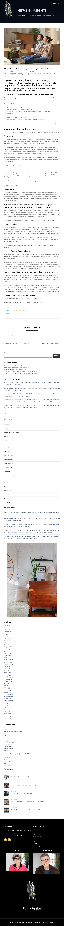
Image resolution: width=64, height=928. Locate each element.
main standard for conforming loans (16, 237)
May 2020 (7, 707)
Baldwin (35, 829)
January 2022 (8, 676)
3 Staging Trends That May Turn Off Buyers (48, 343)
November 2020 (8, 696)
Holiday (6, 451)
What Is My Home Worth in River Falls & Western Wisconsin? (21, 373)
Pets (5, 483)
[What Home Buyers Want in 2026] (6, 777)
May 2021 (7, 689)
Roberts (35, 843)
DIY (5, 440)
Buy (5, 436)
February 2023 (8, 655)
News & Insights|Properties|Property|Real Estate (16, 479)
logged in (13, 335)
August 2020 (7, 702)
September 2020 (9, 700)
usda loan (29, 75)
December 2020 (8, 694)
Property (6, 490)
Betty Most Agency (37, 71)
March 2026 (7, 629)
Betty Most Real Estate (24, 73)
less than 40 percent (18, 111)
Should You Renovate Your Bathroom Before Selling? (23, 407)
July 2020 (6, 704)
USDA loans (24, 194)
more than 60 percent (18, 121)
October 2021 (8, 681)
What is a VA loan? (12, 185)
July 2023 (6, 648)
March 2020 (7, 711)
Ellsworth (35, 832)
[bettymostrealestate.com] (9, 10)
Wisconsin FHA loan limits (31, 153)
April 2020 (7, 709)
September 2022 (9, 664)
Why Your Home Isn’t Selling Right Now (15, 369)
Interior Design (7, 463)
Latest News (7, 471)
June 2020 (7, 705)
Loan (54, 73)
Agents (6, 424)
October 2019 (8, 718)
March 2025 (7, 642)
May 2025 (7, 638)
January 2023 (8, 657)
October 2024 (8, 646)
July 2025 (6, 635)
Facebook (5, 839)
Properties (6, 486)
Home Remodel (8, 459)
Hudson (35, 834)
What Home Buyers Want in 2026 (13, 365)
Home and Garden (9, 455)
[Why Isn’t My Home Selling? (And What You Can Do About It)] (6, 802)
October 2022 (8, 663)
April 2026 (7, 627)
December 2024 (8, 644)
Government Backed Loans (44, 73)
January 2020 (8, 713)
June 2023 (7, 650)
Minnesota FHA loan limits (13, 153)
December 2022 (8, 659)
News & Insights (21, 71)
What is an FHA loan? (13, 166)
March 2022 (7, 672)
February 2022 (8, 674)
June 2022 (7, 666)
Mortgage (7, 75)
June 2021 (7, 687)
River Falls (35, 841)
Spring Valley (36, 846)
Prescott (35, 839)
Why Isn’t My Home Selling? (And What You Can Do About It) (21, 371)
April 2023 (7, 651)
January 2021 (8, 692)
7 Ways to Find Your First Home (14, 384)
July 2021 (6, 685)
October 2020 (8, 698)
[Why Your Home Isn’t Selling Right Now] (6, 793)
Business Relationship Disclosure (12, 432)
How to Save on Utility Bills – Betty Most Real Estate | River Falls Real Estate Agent (27, 394)
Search (6, 353)
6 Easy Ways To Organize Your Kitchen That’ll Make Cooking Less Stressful (30, 402)
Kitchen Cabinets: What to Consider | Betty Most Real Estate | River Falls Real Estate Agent (30, 388)
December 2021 (8, 677)
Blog (5, 428)
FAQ (5, 444)
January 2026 (8, 633)
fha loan (33, 73)
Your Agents (7, 502)
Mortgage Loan (14, 75)
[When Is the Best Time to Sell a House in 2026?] (6, 785)
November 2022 (8, 661)
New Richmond (37, 836)
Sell (5, 498)
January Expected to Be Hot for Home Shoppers (17, 343)
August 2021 (7, 683)
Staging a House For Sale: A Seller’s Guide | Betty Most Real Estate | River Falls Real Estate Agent (31, 382)
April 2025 (7, 640)
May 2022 (7, 668)
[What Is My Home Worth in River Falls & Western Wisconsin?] (6, 810)
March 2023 (7, 653)
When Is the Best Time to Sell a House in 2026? (17, 367)
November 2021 (8, 679)
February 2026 (8, 631)
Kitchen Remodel (8, 467)
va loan (35, 75)
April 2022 (7, 670)
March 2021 (7, 691)
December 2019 (8, 715)
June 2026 (7, 625)
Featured (6, 448)
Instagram (9, 839)
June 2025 (7, 637)
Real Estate (23, 75)
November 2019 (8, 717)
